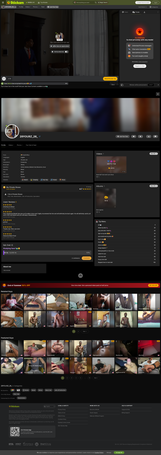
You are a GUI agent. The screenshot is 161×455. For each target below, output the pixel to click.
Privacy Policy (62, 409)
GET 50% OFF (153, 285)
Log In (155, 2)
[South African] (12, 390)
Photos (36, 7)
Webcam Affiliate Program (97, 416)
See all (153, 153)
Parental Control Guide (64, 422)
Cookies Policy (62, 419)
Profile (21, 7)
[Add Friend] (148, 136)
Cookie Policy (99, 452)
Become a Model (94, 409)
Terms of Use (61, 412)
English (48, 406)
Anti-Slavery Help (62, 425)
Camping (35, 179)
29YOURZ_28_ (6, 386)
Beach (26, 179)
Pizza (63, 179)
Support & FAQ (126, 409)
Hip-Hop (45, 179)
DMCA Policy (61, 416)
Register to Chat (139, 66)
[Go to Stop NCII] (45, 444)
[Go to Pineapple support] (37, 444)
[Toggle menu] (3, 2)
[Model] (158, 94)
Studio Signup (94, 412)
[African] (18, 390)
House (55, 179)
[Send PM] (155, 136)
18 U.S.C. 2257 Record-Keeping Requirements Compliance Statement (133, 444)
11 (99, 212)
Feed (42, 7)
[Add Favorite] (4, 79)
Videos (28, 7)
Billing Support (126, 412)
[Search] (95, 2)
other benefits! (142, 61)
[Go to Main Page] (15, 2)
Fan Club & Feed (31, 145)
